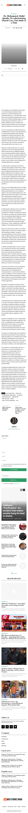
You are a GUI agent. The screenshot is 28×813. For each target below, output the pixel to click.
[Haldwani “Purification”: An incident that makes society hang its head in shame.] (14, 591)
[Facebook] (3, 726)
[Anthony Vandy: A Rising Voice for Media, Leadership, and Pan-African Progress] (23, 536)
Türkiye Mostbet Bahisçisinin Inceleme (6, 409)
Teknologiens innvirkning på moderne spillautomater (8, 556)
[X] (11, 726)
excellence (19, 395)
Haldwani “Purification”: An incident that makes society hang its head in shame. (14, 510)
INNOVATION (15, 396)
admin (8, 27)
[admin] (14, 420)
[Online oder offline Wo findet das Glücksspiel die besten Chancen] (23, 566)
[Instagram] (7, 726)
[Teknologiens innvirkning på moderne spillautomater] (23, 556)
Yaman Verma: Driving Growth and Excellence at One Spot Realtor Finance (20, 410)
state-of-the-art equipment (8, 400)
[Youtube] (15, 726)
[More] (22, 68)
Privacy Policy (16, 483)
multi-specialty (5, 398)
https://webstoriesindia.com (14, 429)
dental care (18, 393)
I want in (13, 480)
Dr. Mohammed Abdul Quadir (9, 395)
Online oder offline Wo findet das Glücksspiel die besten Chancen (9, 566)
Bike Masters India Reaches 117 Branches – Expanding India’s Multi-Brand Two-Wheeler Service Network (8, 526)
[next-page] (24, 490)
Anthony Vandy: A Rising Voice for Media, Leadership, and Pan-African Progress (9, 536)
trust (17, 400)
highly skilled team (6, 396)
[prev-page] (21, 490)
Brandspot (14, 13)
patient (12, 398)
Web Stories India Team (8, 518)
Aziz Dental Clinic (10, 393)
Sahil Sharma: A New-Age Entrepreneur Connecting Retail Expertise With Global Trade (8, 546)
